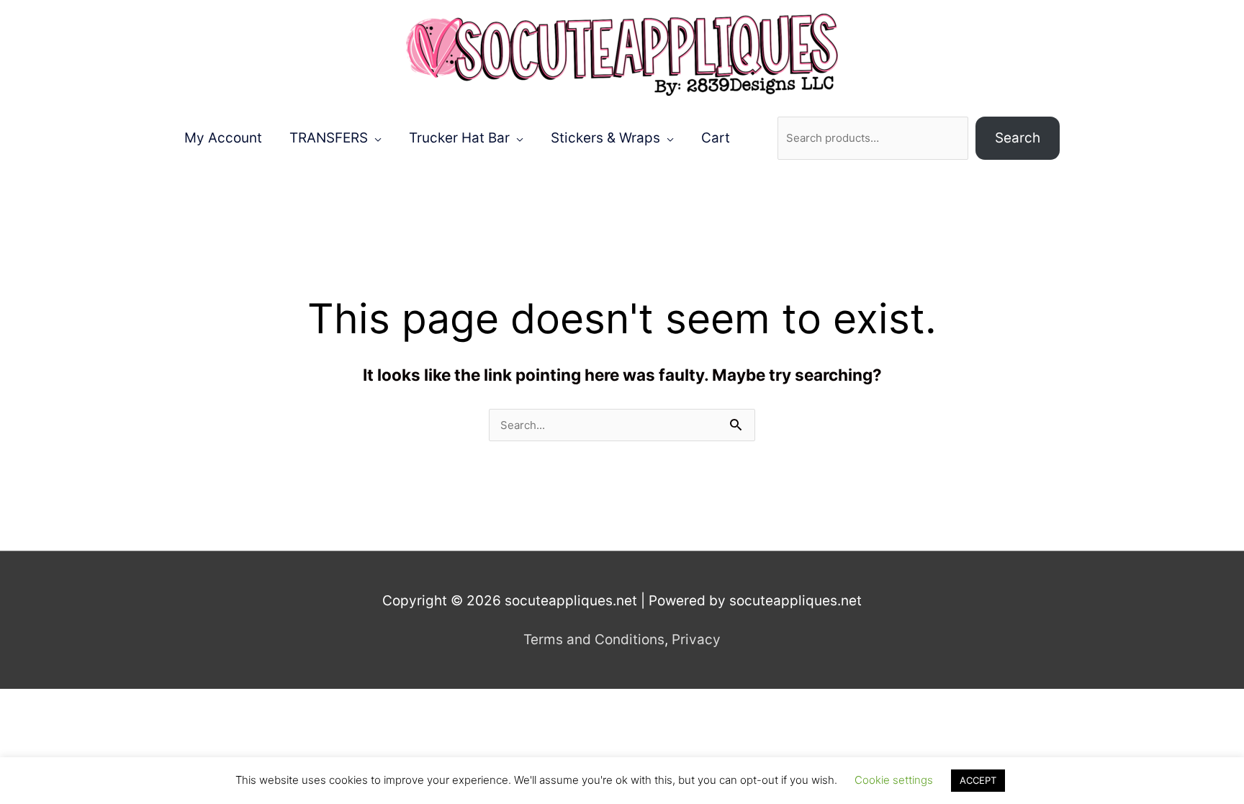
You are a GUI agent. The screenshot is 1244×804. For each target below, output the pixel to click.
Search (1017, 138)
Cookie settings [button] (894, 780)
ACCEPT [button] (978, 780)
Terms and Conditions (593, 639)
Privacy (696, 639)
